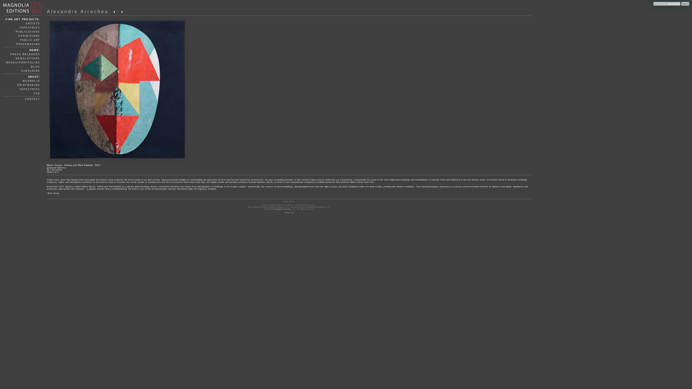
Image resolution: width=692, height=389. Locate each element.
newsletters (28, 58)
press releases (25, 54)
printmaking (28, 85)
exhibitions (29, 36)
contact (32, 99)
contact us (289, 213)
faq (37, 93)
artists (33, 23)
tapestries (29, 27)
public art (30, 40)
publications (28, 31)
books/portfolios (23, 62)
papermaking (28, 44)
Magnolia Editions (283, 209)
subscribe (30, 71)
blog (35, 66)
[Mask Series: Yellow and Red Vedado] (117, 161)
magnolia (31, 81)
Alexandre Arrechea (77, 11)
